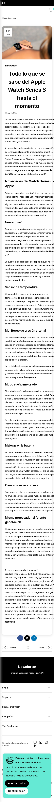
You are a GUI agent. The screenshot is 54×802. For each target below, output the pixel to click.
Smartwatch (12, 18)
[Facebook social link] (20, 638)
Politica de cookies (26, 775)
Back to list (27, 647)
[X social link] (27, 638)
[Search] (3, 3)
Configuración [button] (16, 790)
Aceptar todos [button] (17, 783)
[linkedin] (35, 743)
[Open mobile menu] (4, 10)
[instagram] (46, 743)
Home (4, 18)
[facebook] (40, 743)
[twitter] (35, 746)
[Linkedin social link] (34, 638)
